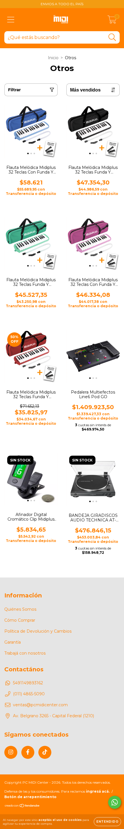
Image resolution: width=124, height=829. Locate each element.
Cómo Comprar (19, 620)
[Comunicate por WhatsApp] (114, 802)
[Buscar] (112, 37)
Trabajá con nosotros (25, 653)
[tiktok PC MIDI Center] (44, 752)
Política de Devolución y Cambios (38, 631)
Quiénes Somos (20, 609)
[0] (112, 21)
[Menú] (10, 19)
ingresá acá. (98, 791)
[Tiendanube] (22, 806)
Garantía (12, 642)
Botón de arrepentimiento (30, 797)
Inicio (53, 57)
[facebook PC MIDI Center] (27, 752)
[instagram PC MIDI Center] (10, 752)
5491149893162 (28, 682)
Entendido (107, 822)
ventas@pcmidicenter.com (40, 704)
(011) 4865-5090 (29, 693)
